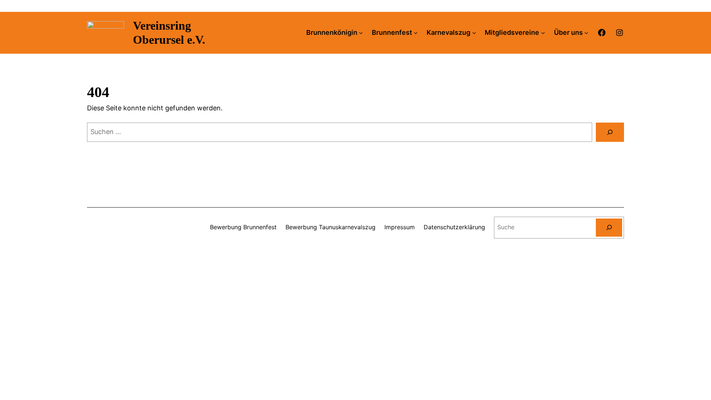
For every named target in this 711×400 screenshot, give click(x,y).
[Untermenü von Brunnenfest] (416, 33)
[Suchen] (610, 132)
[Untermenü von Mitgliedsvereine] (543, 33)
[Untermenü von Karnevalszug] (474, 33)
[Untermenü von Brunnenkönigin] (361, 33)
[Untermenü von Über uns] (586, 33)
